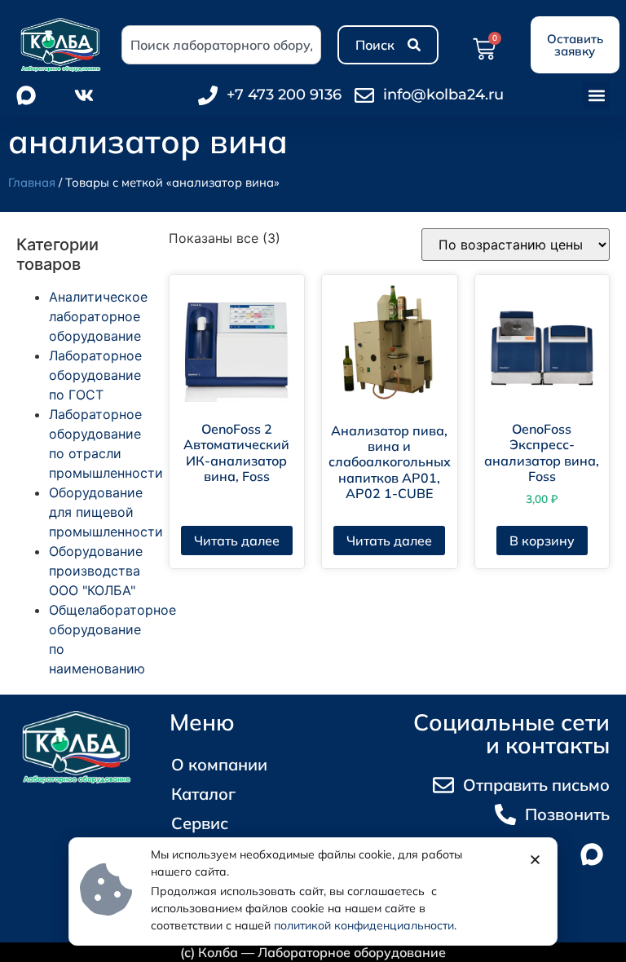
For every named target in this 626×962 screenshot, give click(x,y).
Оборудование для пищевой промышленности (106, 512)
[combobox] (221, 44)
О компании (219, 764)
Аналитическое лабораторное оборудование (98, 316)
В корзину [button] (542, 540)
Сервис (199, 823)
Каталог (203, 793)
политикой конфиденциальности (364, 925)
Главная (31, 182)
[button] (596, 95)
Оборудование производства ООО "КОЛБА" (96, 570)
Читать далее (237, 540)
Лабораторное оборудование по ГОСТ (95, 375)
